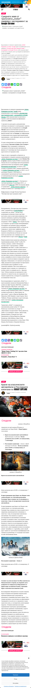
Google (14, 46)
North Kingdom (18, 210)
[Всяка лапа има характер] (15, 7)
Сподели (6, 87)
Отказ (15, 679)
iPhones (21, 236)
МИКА (8, 79)
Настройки (15, 683)
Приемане (15, 675)
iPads (25, 236)
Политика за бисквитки (9, 686)
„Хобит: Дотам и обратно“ (18, 187)
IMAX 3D (11, 185)
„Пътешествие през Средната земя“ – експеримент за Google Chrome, (14, 115)
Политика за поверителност (20, 686)
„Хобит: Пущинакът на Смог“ (9, 159)
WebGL (15, 221)
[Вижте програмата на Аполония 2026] (15, 3)
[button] (28, 658)
